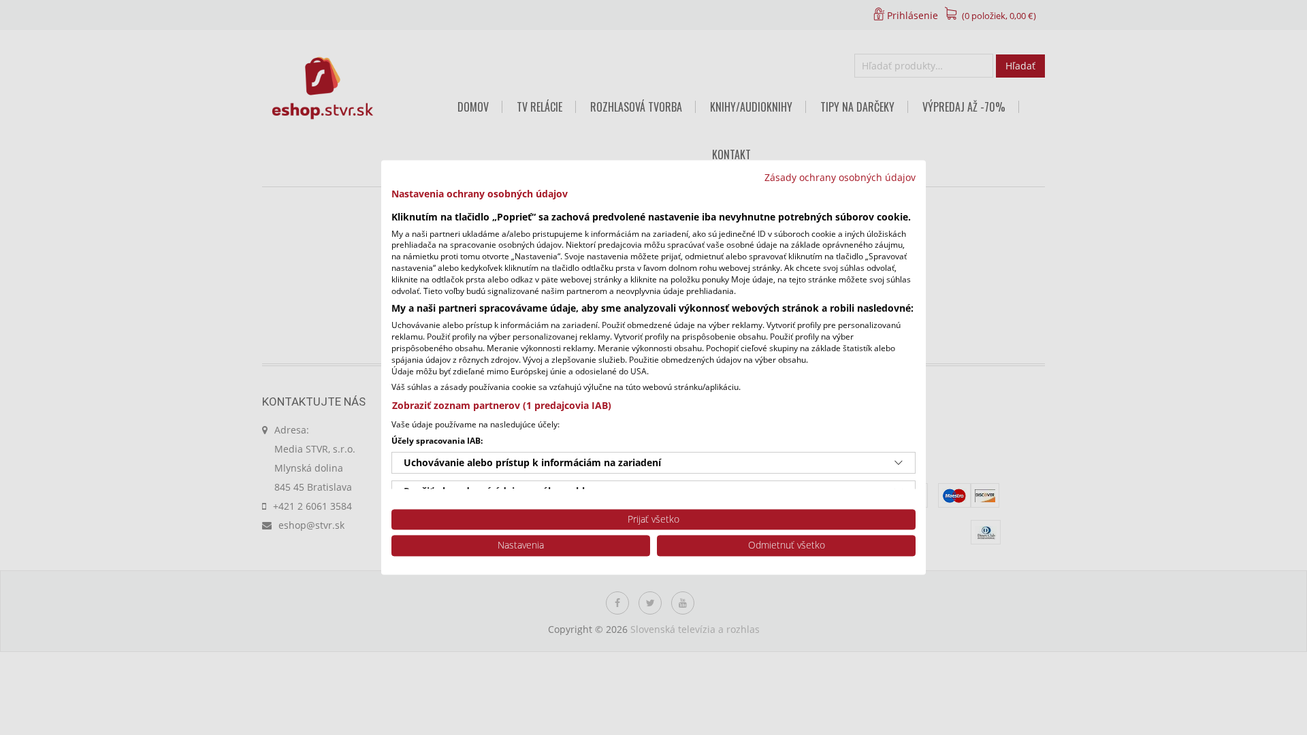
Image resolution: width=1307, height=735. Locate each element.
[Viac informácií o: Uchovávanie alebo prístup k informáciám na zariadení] (898, 463)
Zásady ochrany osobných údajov (840, 177)
